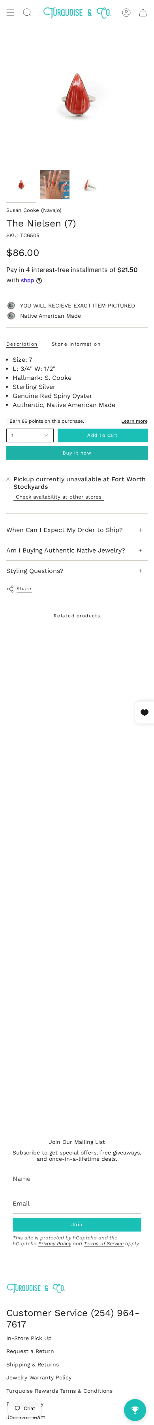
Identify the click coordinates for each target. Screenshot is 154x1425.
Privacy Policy (54, 1243)
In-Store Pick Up (29, 1338)
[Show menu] (10, 13)
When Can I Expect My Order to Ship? (64, 530)
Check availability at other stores (58, 497)
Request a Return (30, 1351)
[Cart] (143, 13)
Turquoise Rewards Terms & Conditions (59, 1391)
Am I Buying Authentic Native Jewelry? (65, 550)
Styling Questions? (35, 570)
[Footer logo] (36, 1288)
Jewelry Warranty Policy (38, 1377)
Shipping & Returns (32, 1364)
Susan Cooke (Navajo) (34, 210)
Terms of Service (104, 1243)
